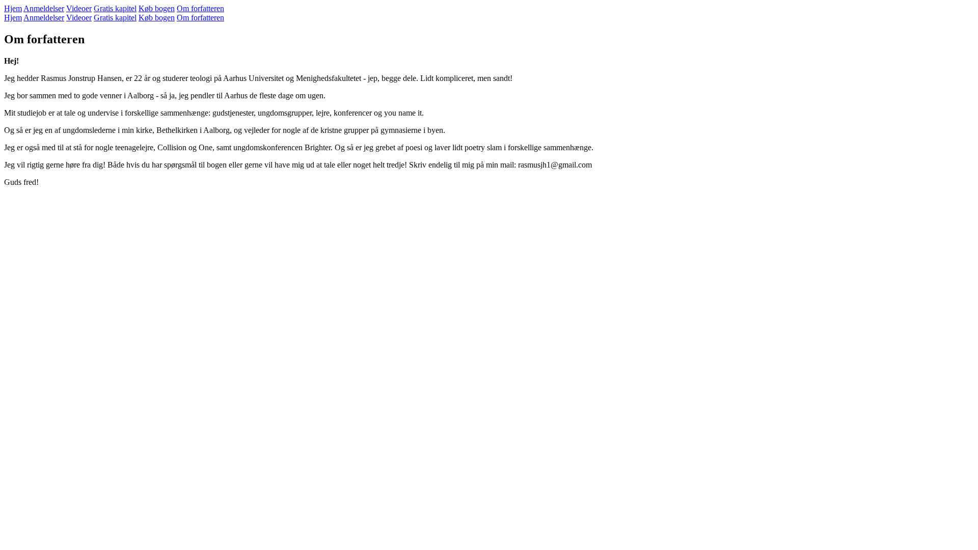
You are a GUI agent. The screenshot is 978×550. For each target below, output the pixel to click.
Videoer (79, 8)
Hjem (13, 8)
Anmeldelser (43, 8)
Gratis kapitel (115, 8)
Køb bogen (157, 8)
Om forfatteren (200, 8)
